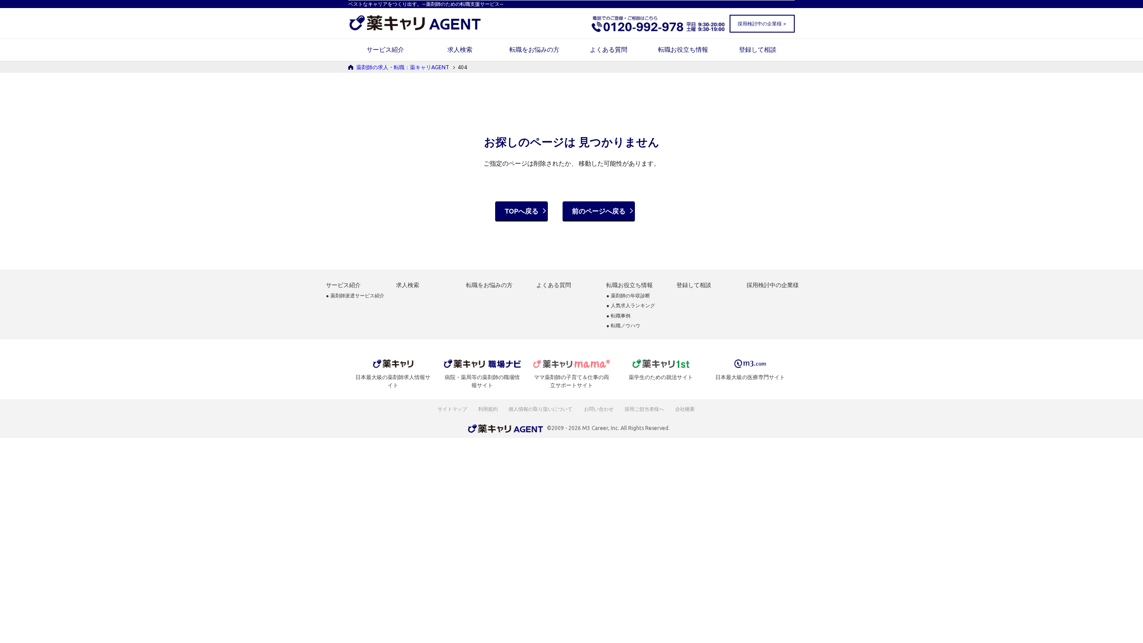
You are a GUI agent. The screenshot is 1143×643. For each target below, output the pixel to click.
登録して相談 (757, 49)
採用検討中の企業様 (773, 285)
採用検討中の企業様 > (762, 23)
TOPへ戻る (521, 211)
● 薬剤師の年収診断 (628, 295)
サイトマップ (452, 409)
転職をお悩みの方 (534, 49)
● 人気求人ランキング (630, 305)
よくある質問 (608, 49)
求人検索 (459, 49)
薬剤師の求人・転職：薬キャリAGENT (402, 67)
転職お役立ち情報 (683, 49)
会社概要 (685, 409)
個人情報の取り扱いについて (541, 409)
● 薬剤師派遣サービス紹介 (355, 295)
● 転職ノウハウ (623, 325)
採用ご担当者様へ (645, 409)
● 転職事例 (618, 315)
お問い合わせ (599, 409)
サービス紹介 (385, 49)
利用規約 (488, 409)
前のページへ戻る (599, 211)
